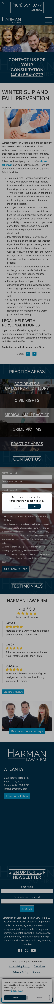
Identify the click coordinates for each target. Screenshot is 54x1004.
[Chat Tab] (27, 502)
